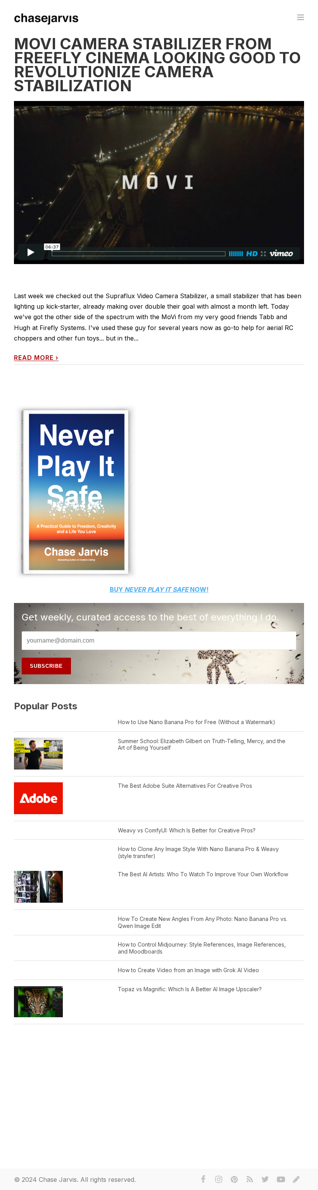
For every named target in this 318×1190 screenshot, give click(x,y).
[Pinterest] (234, 1179)
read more (36, 357)
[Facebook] (203, 1179)
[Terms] (296, 1179)
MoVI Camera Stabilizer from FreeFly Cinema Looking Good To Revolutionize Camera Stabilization (157, 64)
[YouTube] (281, 1179)
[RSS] (250, 1179)
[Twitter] (265, 1179)
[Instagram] (218, 1179)
